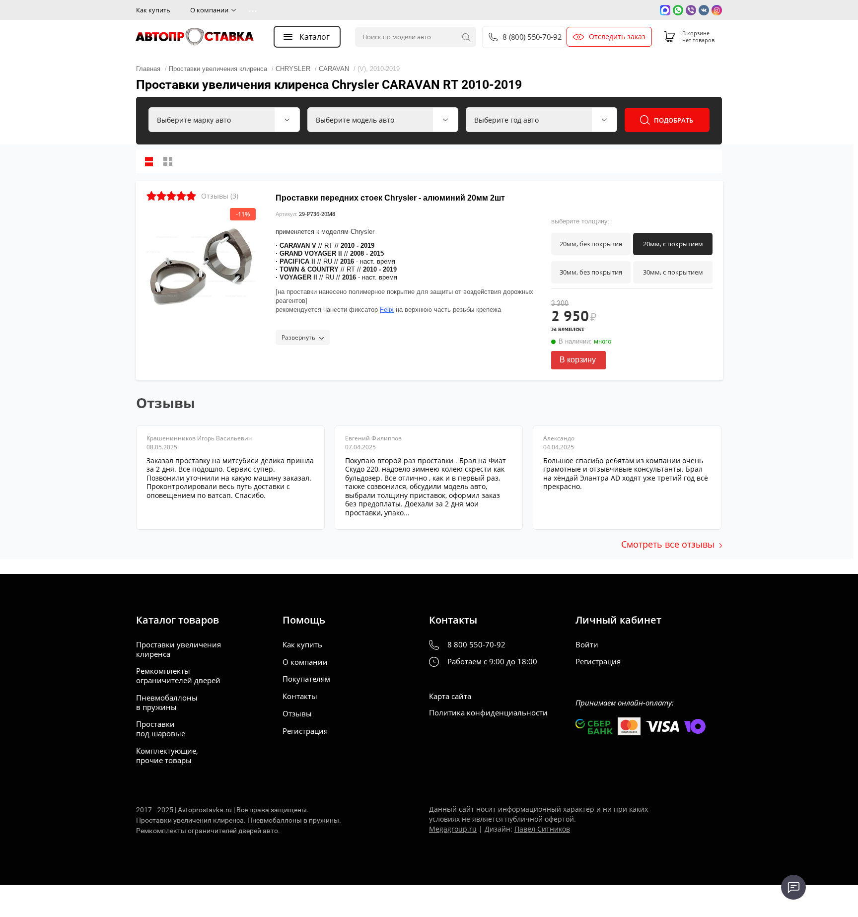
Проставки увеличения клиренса (178, 649)
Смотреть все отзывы (668, 544)
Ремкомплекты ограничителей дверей (178, 675)
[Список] (149, 161)
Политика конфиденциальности (488, 712)
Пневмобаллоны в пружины (167, 702)
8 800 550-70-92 (476, 644)
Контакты (300, 696)
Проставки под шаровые (160, 728)
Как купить (153, 9)
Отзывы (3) (219, 196)
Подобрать (673, 120)
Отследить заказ (617, 36)
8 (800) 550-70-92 (532, 37)
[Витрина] (168, 161)
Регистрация (305, 731)
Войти (586, 644)
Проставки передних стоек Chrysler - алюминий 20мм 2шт (390, 198)
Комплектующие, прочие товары (167, 755)
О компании (209, 9)
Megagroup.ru (453, 829)
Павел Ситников (542, 829)
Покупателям (306, 679)
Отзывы (297, 713)
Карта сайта (450, 696)
